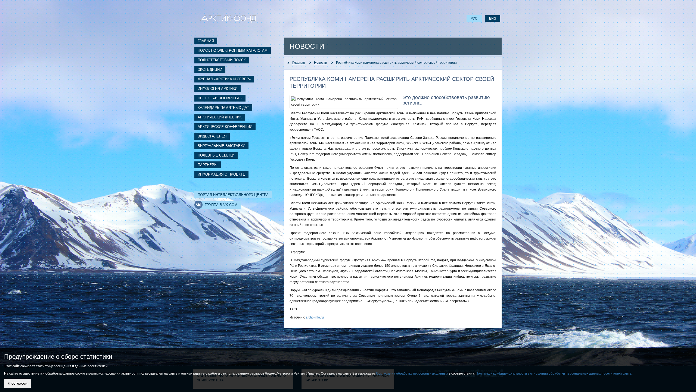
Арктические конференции (225, 127)
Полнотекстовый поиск (222, 60)
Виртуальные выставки (221, 146)
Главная (206, 41)
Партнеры (207, 165)
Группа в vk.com (221, 205)
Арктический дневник (220, 117)
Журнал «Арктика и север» (224, 79)
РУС (474, 18)
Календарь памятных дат (223, 108)
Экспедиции (210, 70)
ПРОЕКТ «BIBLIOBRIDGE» (220, 98)
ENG (492, 18)
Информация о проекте (221, 174)
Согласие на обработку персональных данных (412, 373)
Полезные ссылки (216, 155)
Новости (320, 63)
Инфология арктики (217, 89)
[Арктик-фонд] (228, 18)
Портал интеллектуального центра (233, 195)
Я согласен (17, 383)
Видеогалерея (212, 136)
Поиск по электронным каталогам (233, 50)
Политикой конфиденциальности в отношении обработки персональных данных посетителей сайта (554, 373)
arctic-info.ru (315, 317)
